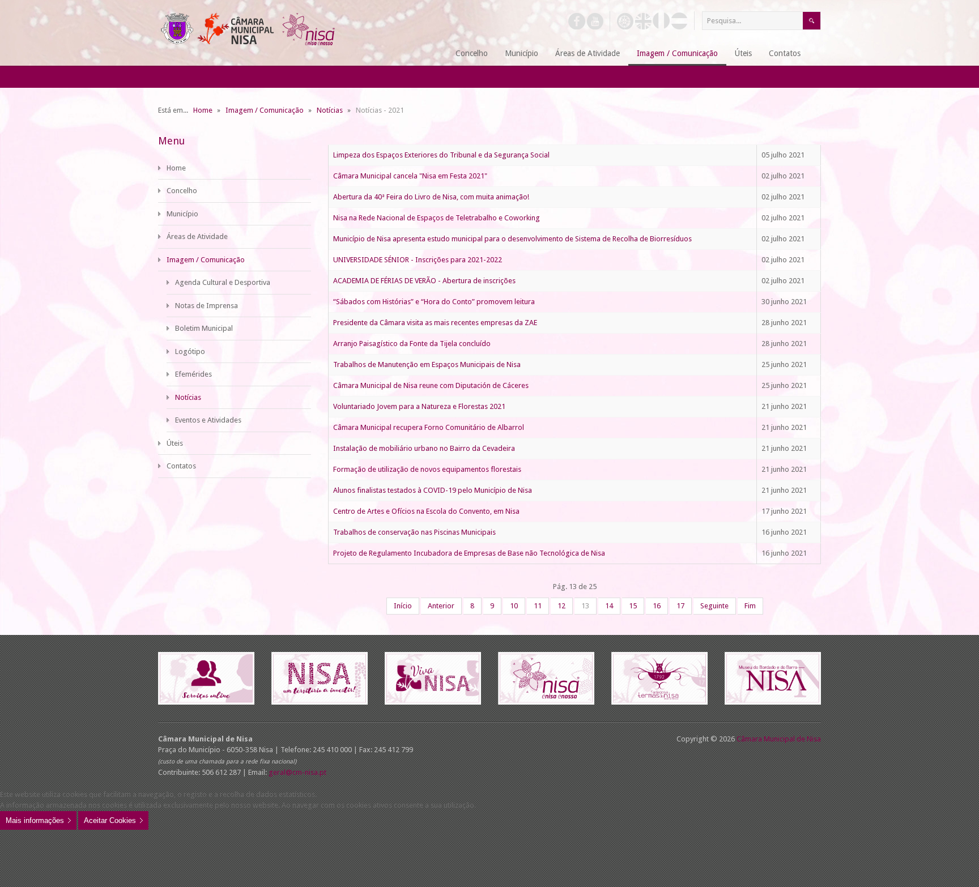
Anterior (441, 606)
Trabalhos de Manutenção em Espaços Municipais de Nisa (427, 364)
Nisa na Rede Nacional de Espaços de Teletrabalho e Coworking (436, 218)
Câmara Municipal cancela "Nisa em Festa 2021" (410, 176)
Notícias (188, 397)
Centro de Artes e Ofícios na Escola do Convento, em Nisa (426, 511)
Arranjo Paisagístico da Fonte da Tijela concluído (412, 343)
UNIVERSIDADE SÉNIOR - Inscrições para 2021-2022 (417, 259)
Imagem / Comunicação (206, 259)
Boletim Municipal (204, 328)
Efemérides (193, 374)
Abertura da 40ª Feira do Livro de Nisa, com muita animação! (431, 197)
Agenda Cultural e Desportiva (222, 282)
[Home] (433, 54)
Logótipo (190, 351)
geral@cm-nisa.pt (297, 772)
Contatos (181, 466)
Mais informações (35, 820)
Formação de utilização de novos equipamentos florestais (427, 469)
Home (176, 168)
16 (657, 606)
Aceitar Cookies (110, 820)
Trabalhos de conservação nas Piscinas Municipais (414, 532)
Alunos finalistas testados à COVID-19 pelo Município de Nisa (432, 490)
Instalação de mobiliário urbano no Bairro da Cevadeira (424, 448)
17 (680, 606)
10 (514, 606)
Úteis (175, 443)
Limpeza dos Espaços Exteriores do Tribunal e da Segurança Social (441, 155)
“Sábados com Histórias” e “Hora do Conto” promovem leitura (434, 301)
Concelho (182, 190)
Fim (750, 606)
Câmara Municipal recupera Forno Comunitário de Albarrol (428, 427)
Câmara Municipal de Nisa (779, 739)
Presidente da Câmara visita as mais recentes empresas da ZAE (435, 322)
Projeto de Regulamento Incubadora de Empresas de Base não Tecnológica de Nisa (469, 553)
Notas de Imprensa (206, 305)
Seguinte (714, 606)
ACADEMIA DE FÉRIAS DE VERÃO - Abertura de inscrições (424, 280)
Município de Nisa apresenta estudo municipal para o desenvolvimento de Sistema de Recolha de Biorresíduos (512, 238)
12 (561, 606)
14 (609, 606)
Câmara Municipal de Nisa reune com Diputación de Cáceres (431, 385)
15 (633, 606)
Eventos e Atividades (208, 420)
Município (182, 214)
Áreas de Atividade (197, 236)
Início (403, 606)
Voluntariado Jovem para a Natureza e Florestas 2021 (419, 406)
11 (538, 606)
